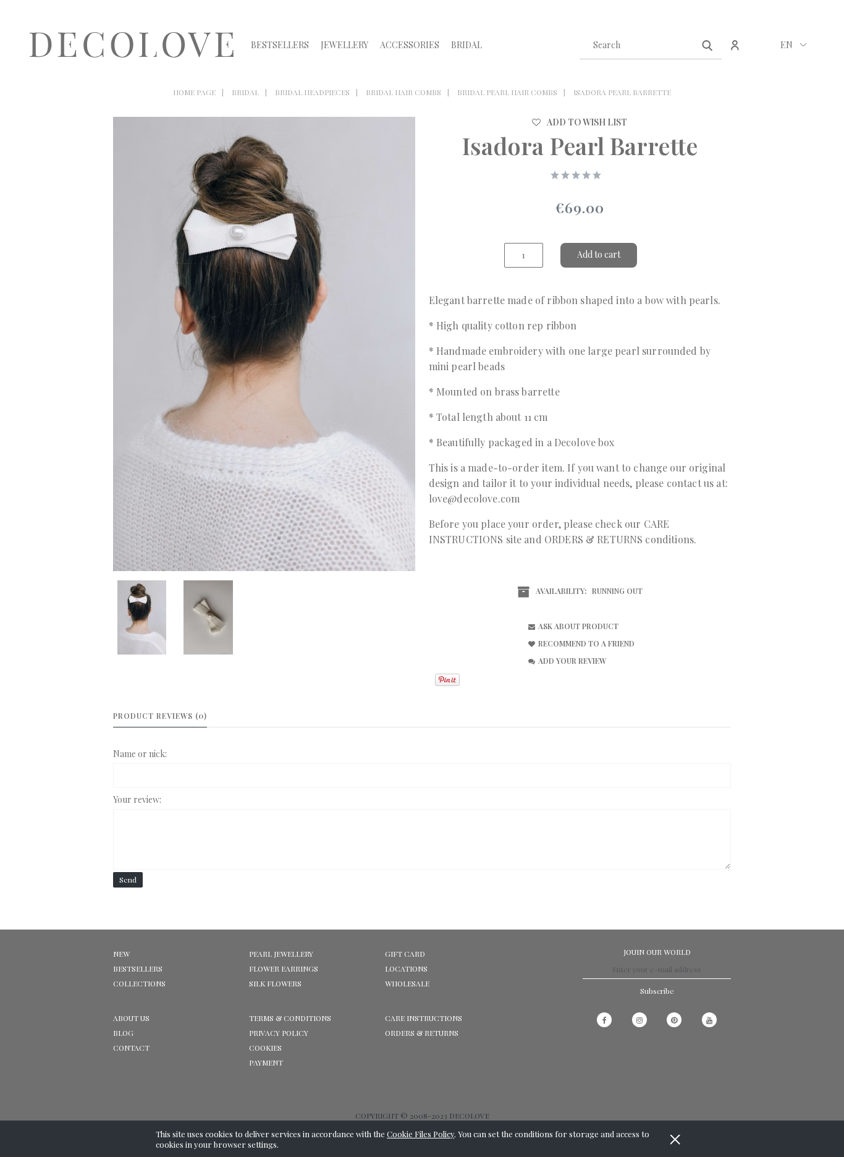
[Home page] (132, 45)
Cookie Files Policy (420, 1134)
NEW (121, 954)
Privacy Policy (278, 1033)
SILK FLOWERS (275, 983)
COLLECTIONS (139, 983)
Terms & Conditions (290, 1018)
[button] (571, 626)
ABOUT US (131, 1018)
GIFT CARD (405, 954)
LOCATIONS (406, 968)
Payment (266, 1062)
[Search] (707, 44)
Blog (123, 1033)
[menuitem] (280, 45)
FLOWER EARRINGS (283, 968)
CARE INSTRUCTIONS (423, 1018)
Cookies (265, 1048)
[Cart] (761, 51)
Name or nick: (140, 754)
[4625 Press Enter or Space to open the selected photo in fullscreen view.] (264, 344)
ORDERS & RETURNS (593, 539)
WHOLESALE (407, 983)
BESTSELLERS (137, 968)
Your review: (137, 799)
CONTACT (131, 1048)
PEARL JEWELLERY (281, 954)
